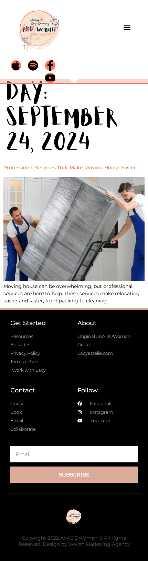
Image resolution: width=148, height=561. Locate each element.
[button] (127, 27)
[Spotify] (33, 65)
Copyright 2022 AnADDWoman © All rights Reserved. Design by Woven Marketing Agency (74, 541)
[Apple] (16, 65)
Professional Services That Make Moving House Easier (69, 167)
